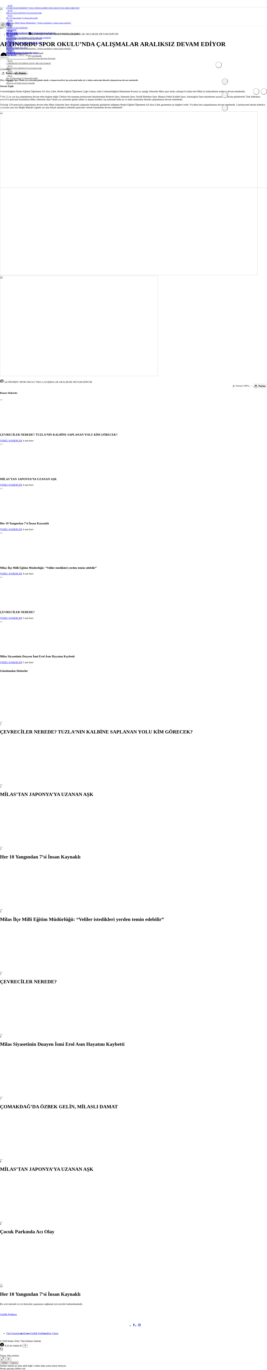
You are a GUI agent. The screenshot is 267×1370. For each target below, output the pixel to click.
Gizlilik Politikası (8, 1314)
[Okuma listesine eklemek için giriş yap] (1, 399)
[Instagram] (139, 1325)
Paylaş (262, 386)
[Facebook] (133, 1325)
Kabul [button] (260, 1314)
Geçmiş (14, 1363)
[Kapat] (25, 1345)
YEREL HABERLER (11, 440)
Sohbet (4, 1363)
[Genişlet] (2, 1359)
